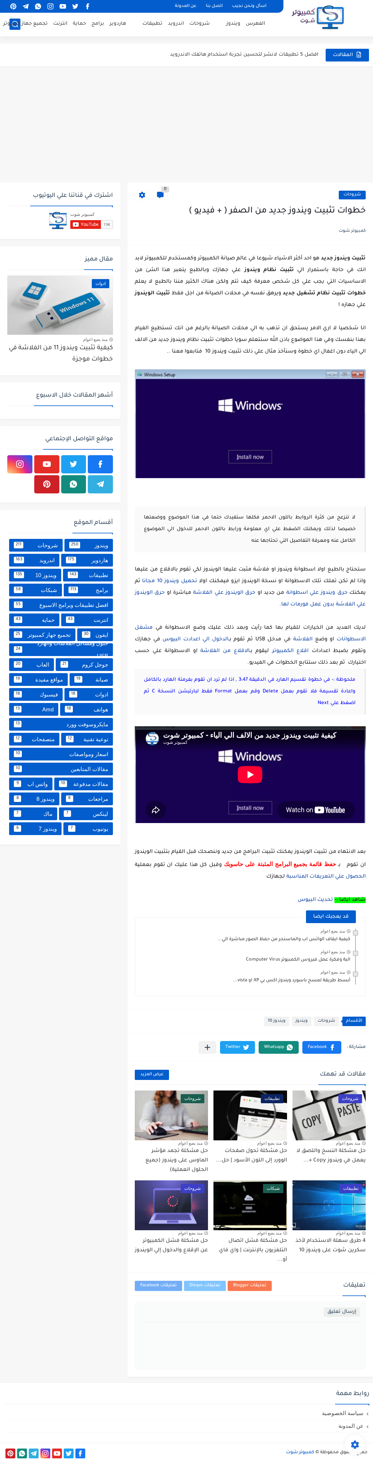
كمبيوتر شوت (300, 1452)
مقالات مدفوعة (84, 784)
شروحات (199, 24)
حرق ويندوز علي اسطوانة (317, 593)
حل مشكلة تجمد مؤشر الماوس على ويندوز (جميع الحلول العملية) (176, 1160)
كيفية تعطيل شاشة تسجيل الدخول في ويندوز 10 (261, 54)
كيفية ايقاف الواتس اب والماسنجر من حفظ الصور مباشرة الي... (283, 939)
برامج (97, 24)
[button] (321, 1047)
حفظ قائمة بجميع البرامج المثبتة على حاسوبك (281, 864)
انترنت (60, 24)
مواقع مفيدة (39, 679)
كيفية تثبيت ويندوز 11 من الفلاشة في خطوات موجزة (61, 354)
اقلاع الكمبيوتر (290, 651)
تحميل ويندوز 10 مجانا (169, 581)
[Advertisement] (186, 124)
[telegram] (25, 6)
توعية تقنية (88, 739)
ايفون (96, 635)
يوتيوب (90, 829)
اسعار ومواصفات (62, 754)
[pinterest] (13, 6)
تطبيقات (152, 24)
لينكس (87, 814)
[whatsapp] (38, 6)
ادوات (89, 694)
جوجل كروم (85, 665)
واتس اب (32, 784)
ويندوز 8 (35, 799)
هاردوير (118, 24)
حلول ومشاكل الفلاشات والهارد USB (62, 649)
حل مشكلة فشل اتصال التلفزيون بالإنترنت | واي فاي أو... (253, 1250)
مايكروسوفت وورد (62, 724)
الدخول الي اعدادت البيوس (195, 640)
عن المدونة (185, 6)
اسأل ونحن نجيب (249, 6)
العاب (32, 665)
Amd (35, 709)
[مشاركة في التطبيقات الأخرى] (207, 1047)
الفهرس (255, 24)
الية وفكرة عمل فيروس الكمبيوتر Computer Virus (298, 959)
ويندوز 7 (36, 829)
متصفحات (35, 739)
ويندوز (233, 24)
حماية (79, 24)
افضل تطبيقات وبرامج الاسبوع (62, 605)
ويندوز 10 (277, 1021)
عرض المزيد (152, 1074)
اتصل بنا (214, 6)
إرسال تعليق (341, 1312)
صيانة (92, 679)
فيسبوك (37, 694)
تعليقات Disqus (204, 1285)
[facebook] (87, 6)
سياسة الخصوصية (343, 1413)
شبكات (36, 590)
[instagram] (50, 6)
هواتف (87, 709)
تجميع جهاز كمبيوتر (25, 24)
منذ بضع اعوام (333, 931)
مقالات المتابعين (62, 769)
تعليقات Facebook (158, 1285)
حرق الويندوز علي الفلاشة (223, 593)
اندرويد (176, 24)
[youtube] (62, 6)
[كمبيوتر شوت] (318, 18)
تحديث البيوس (315, 900)
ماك (34, 814)
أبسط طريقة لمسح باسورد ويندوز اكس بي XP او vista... (291, 980)
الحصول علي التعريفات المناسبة (325, 877)
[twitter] (75, 6)
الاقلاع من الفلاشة (225, 651)
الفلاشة (303, 640)
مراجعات (88, 799)
